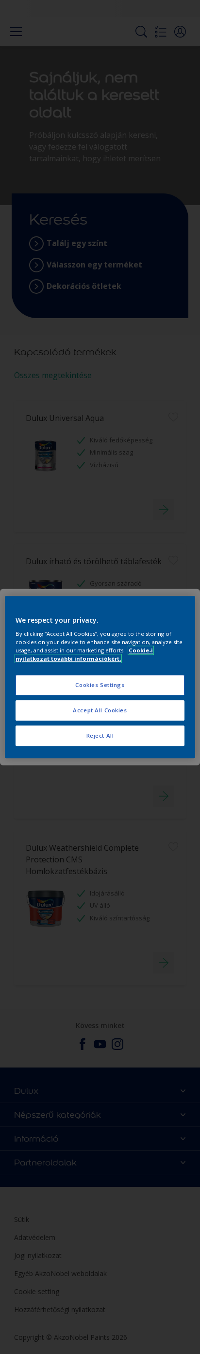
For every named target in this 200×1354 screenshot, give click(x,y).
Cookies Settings (99, 685)
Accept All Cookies (100, 710)
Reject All (100, 735)
